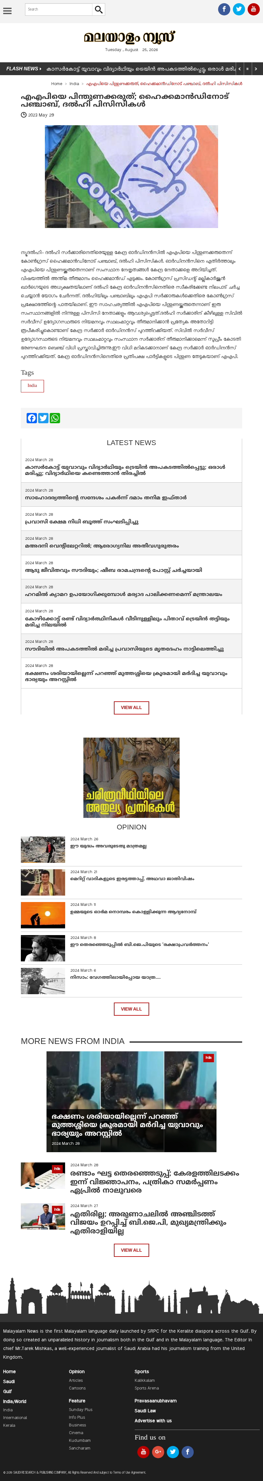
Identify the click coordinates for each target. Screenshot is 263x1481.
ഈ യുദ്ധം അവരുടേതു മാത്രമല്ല (108, 846)
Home (56, 84)
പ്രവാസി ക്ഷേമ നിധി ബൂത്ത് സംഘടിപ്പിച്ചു (82, 522)
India (74, 84)
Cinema (76, 1433)
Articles (76, 1380)
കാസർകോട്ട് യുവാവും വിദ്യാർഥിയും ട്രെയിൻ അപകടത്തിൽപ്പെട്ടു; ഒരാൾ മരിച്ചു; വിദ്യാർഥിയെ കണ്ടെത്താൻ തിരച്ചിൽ (125, 470)
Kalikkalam (145, 1380)
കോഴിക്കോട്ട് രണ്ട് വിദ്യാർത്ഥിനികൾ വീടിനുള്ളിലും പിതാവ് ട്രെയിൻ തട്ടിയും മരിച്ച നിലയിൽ (127, 622)
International (15, 1418)
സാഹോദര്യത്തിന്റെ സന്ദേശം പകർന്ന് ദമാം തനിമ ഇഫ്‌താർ (106, 498)
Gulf (7, 1392)
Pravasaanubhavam (156, 1401)
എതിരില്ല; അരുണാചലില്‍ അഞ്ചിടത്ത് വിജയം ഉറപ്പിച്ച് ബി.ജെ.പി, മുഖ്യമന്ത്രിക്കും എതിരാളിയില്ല (148, 1223)
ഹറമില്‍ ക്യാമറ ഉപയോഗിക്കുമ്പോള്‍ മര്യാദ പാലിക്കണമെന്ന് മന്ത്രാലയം (123, 595)
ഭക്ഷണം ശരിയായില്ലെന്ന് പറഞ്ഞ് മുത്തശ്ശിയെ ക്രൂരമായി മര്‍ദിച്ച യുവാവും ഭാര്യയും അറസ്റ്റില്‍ (126, 676)
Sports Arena (147, 1388)
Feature (77, 1401)
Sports (142, 1372)
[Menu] (7, 11)
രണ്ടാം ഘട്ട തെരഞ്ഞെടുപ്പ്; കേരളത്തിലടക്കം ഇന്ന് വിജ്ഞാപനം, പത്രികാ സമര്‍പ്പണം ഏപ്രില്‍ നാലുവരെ (154, 1182)
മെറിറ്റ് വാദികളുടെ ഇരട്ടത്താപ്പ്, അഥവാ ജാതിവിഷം (132, 879)
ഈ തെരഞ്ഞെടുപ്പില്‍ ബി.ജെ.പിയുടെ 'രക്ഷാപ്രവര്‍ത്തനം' (139, 945)
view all (131, 707)
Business (77, 1425)
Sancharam (79, 1448)
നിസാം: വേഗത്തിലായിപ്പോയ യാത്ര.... (115, 977)
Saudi (9, 1382)
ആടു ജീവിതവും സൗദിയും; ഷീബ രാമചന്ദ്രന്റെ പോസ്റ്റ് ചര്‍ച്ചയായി (113, 570)
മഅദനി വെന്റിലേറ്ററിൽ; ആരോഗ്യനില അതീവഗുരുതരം (102, 546)
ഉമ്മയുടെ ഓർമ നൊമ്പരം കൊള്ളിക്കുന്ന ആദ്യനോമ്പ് (133, 912)
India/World (14, 1402)
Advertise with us (153, 1421)
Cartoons (77, 1388)
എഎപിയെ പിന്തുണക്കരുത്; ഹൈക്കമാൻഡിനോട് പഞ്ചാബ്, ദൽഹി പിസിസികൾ (125, 101)
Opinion (77, 1372)
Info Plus (77, 1417)
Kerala (9, 1425)
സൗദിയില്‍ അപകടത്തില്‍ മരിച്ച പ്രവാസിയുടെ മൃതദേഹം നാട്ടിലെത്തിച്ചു (124, 649)
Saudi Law (145, 1411)
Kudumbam (80, 1440)
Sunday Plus (80, 1410)
